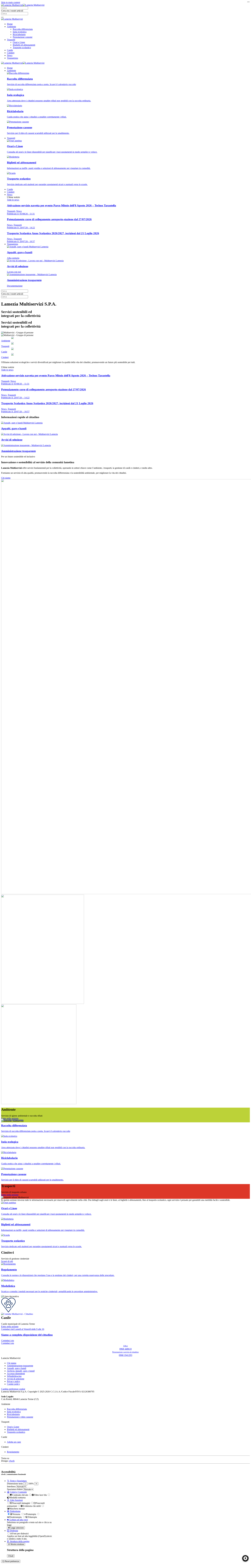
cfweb (12, 1461)
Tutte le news (13, 200)
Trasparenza (12, 58)
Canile (10, 50)
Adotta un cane (14, 1442)
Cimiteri (10, 53)
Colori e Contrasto (18, 1492)
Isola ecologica (19, 32)
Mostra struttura (17, 1544)
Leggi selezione (17, 1528)
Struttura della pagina (19, 1541)
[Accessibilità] (245, 1558)
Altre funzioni (16, 1500)
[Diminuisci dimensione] (25, 1483)
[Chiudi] (248, 1)
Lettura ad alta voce (18, 1519)
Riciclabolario (19, 34)
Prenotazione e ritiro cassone (20, 1417)
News (9, 55)
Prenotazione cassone (22, 37)
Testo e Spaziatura (18, 1481)
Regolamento (13, 1452)
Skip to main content (10, 2)
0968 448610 (125, 1349)
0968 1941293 (125, 1355)
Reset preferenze (11, 1561)
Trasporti (11, 39)
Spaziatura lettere (15, 1489)
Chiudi (10, 1556)
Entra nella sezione (9, 1118)
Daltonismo (14, 1511)
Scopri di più (7, 1261)
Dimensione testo (15, 1483)
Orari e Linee (19, 42)
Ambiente (11, 26)
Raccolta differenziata (23, 29)
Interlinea (11, 1486)
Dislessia (13, 1530)
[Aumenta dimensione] (36, 1483)
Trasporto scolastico (22, 47)
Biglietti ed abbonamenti (24, 45)
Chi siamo (5, 478)
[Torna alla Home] (22, 5)
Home (10, 24)
